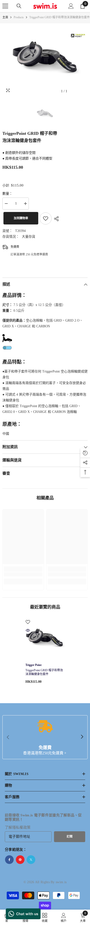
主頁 (5, 17)
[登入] (71, 6)
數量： (7, 193)
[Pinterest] (20, 859)
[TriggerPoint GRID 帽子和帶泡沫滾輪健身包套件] (45, 639)
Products (19, 17)
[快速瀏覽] (27, 630)
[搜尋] (19, 6)
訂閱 (69, 836)
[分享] (55, 218)
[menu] (5, 6)
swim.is (61, 882)
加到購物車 (20, 218)
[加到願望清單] (46, 218)
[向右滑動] (82, 737)
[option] (45, 59)
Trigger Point (33, 665)
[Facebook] (9, 859)
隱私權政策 (21, 827)
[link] (23, 574)
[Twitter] (31, 859)
